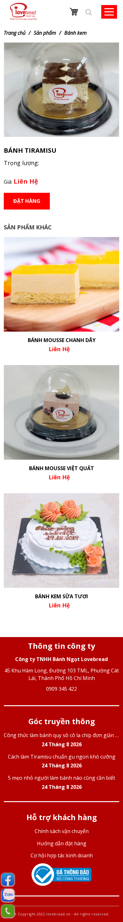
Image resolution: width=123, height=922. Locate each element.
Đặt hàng (26, 201)
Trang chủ (15, 32)
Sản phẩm (45, 32)
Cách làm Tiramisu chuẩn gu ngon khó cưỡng (61, 761)
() (74, 11)
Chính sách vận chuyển (62, 831)
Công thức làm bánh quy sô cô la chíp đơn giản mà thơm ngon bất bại (62, 740)
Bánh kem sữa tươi (61, 596)
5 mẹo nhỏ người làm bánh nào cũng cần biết (61, 782)
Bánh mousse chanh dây (62, 340)
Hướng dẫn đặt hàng (61, 843)
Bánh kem (75, 32)
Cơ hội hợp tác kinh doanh (62, 855)
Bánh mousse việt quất (61, 468)
